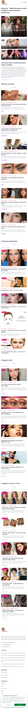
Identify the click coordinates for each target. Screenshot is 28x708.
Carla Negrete (4, 102)
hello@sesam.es (6, 646)
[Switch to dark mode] (22, 2)
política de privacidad (6, 702)
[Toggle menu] (25, 2)
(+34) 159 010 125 (6, 644)
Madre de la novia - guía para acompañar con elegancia (13, 653)
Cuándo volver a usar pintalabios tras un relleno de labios (13, 657)
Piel (2, 111)
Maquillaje (4, 233)
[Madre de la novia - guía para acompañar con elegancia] (14, 26)
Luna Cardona (4, 304)
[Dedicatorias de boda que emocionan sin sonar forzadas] (14, 55)
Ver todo (14, 87)
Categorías (4, 681)
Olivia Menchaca (4, 151)
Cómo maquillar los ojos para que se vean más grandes (13, 664)
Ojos (3, 40)
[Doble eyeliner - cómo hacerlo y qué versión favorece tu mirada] (14, 44)
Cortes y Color (4, 135)
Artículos (3, 650)
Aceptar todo (20, 704)
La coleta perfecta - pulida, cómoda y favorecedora (12, 666)
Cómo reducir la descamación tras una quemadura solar (13, 655)
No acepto (8, 704)
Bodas (4, 17)
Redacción (4, 670)
